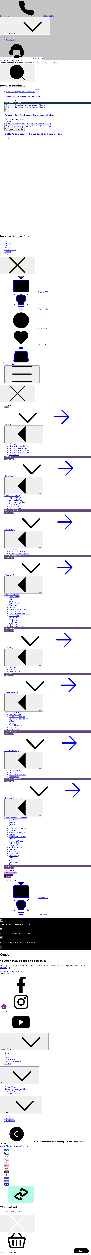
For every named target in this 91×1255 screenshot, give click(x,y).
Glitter (12, 721)
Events (7, 877)
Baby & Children (16, 843)
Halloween (14, 862)
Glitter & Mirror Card (18, 609)
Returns (8, 1055)
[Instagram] (21, 1010)
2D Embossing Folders (19, 551)
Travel (11, 864)
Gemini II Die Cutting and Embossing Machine (29, 115)
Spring (7, 241)
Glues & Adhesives (17, 717)
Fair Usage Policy (11, 1093)
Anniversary (14, 856)
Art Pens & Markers (17, 775)
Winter (12, 835)
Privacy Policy (10, 1087)
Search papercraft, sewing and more (16, 63)
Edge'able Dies (15, 500)
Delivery (8, 1053)
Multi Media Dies (16, 506)
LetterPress (14, 455)
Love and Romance (17, 828)
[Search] (17, 73)
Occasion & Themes (13, 798)
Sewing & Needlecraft (18, 719)
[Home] (11, 61)
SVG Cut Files (15, 508)
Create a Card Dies (17, 502)
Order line (27, 16)
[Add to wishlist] (37, 91)
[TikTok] (5, 1013)
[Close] (17, 265)
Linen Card (13, 607)
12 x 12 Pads (14, 616)
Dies (6, 254)
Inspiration (9, 870)
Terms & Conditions (12, 1061)
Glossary (8, 1064)
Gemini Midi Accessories (19, 450)
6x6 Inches (13, 624)
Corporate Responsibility (15, 1089)
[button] (85, 72)
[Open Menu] (22, 374)
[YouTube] (21, 1030)
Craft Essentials (11, 693)
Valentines (13, 854)
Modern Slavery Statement (16, 1091)
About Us (8, 1116)
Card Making (14, 597)
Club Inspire (9, 1121)
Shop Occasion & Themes (15, 818)
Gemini (7, 252)
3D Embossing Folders (19, 554)
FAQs (6, 1057)
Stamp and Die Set (17, 504)
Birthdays (13, 860)
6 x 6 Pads (13, 618)
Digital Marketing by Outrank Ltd (15, 1146)
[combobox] (42, 63)
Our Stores (9, 1123)
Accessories (14, 777)
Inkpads (12, 772)
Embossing (9, 530)
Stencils (12, 727)
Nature (12, 824)
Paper (7, 248)
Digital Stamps (15, 671)
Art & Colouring (11, 751)
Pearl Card (13, 605)
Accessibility (9, 1059)
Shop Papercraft (11, 595)
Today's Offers (10, 873)
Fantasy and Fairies (17, 837)
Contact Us (38, 58)
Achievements (15, 847)
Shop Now (9, 459)
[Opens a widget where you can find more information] (81, 1251)
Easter (12, 858)
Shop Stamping (11, 667)
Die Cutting (9, 476)
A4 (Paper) (13, 620)
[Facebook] (21, 993)
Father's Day (14, 851)
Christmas (13, 820)
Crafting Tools (15, 715)
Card (6, 245)
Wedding (13, 849)
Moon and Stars (16, 841)
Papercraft (9, 575)
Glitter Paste (10, 250)
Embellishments (16, 725)
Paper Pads (14, 603)
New (6, 407)
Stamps (12, 669)
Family (12, 839)
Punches (13, 723)
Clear (55, 63)
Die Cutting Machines (18, 446)
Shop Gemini (10, 444)
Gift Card (8, 243)
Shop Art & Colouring (13, 770)
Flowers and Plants (17, 832)
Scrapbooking (15, 729)
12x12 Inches (14, 622)
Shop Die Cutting (12, 496)
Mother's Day (15, 845)
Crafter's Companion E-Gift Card (22, 96)
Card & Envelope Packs (19, 614)
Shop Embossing (11, 549)
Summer (13, 826)
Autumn (13, 830)
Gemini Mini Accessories (19, 453)
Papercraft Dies (16, 498)
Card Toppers (15, 611)
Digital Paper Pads (17, 626)
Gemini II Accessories (18, 448)
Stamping (9, 648)
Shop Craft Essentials (13, 713)
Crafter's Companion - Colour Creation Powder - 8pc (33, 134)
